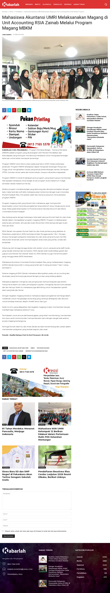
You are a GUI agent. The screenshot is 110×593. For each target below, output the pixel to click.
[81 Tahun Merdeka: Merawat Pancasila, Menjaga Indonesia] (18, 413)
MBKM (33, 348)
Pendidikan (18, 12)
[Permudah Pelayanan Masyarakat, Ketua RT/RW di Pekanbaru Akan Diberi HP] (80, 148)
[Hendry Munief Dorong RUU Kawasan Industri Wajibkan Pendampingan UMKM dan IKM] (80, 161)
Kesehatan (42, 424)
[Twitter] (9, 110)
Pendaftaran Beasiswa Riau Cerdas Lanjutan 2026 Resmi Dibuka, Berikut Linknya (54, 474)
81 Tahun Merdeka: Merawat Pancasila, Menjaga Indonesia (18, 431)
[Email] (24, 110)
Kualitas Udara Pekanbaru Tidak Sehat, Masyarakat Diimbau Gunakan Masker (97, 117)
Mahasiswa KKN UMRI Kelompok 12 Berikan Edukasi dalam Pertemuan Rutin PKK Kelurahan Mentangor (53, 434)
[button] (106, 4)
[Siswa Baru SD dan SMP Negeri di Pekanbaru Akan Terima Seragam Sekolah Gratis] (18, 457)
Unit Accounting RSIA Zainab (13, 351)
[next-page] (80, 185)
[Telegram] (29, 110)
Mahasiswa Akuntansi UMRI (18, 348)
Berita (11, 12)
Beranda (4, 12)
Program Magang (43, 348)
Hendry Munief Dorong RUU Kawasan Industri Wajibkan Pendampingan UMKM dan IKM (97, 162)
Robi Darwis (6, 34)
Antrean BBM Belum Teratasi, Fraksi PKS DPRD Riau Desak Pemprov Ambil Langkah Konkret (97, 176)
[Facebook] (4, 110)
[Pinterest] (14, 110)
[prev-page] (77, 185)
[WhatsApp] (19, 110)
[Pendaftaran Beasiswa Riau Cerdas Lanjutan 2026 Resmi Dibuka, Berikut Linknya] (54, 457)
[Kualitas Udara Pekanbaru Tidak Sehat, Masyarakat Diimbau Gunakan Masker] (80, 116)
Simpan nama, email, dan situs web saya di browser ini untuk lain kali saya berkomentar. (36, 531)
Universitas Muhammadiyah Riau (36, 351)
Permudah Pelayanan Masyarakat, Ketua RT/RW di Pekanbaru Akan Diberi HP (95, 149)
